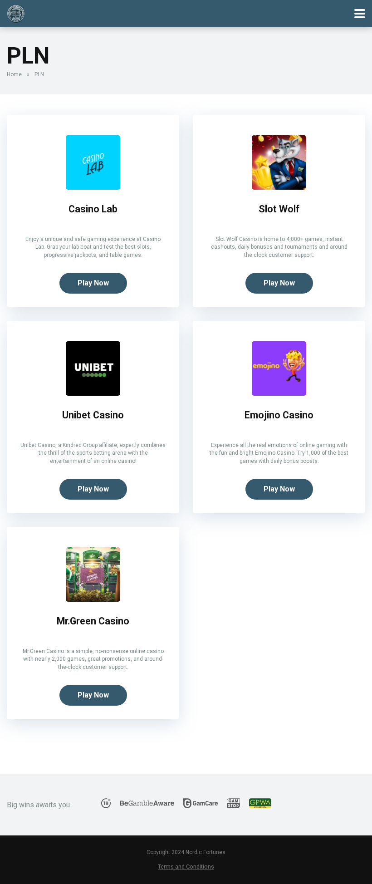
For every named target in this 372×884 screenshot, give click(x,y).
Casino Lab (93, 209)
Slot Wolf (279, 209)
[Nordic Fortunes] (16, 12)
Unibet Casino (93, 415)
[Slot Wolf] (279, 187)
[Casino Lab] (93, 187)
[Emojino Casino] (279, 393)
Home (14, 74)
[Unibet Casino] (93, 393)
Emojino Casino (279, 415)
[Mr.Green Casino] (93, 599)
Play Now (93, 283)
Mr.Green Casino (93, 621)
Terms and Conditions (186, 866)
